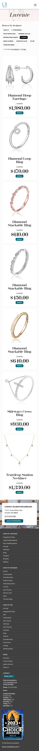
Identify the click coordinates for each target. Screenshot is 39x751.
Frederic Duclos (24, 34)
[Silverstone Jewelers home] (4, 5)
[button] (35, 4)
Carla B (6, 30)
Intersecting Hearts (10, 37)
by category (15, 49)
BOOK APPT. (8, 676)
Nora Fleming (8, 41)
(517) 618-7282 (10, 516)
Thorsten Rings (8, 45)
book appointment (14, 521)
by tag (24, 49)
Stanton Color (21, 41)
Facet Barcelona (9, 34)
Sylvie (32, 41)
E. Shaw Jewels (17, 30)
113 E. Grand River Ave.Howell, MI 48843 (10, 683)
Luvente (24, 37)
